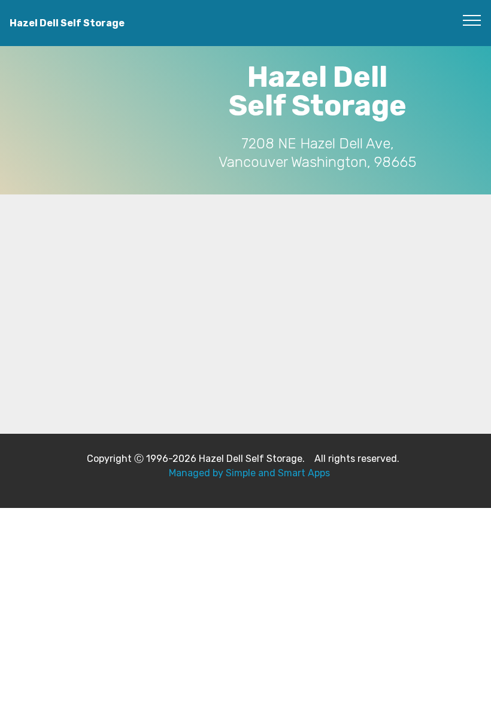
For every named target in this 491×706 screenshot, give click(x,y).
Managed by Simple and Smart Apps (249, 473)
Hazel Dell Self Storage (67, 23)
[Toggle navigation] (472, 19)
